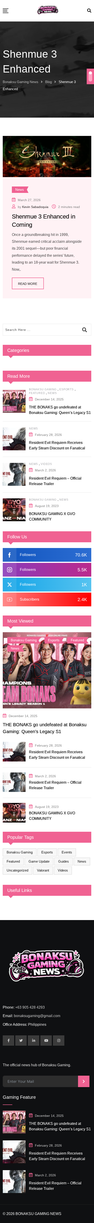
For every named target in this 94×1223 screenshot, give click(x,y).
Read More (27, 284)
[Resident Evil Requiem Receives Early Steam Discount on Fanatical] (14, 438)
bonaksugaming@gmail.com (37, 1016)
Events (67, 852)
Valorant (43, 870)
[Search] (89, 10)
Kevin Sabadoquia (35, 207)
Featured (37, 393)
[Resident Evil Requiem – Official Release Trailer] (14, 474)
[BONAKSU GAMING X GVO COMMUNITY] (14, 509)
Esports (66, 389)
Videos (46, 464)
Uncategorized (17, 870)
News (52, 393)
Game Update (39, 861)
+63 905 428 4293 (30, 1007)
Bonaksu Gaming (43, 389)
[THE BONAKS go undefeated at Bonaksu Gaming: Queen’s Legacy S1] (14, 401)
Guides (63, 861)
